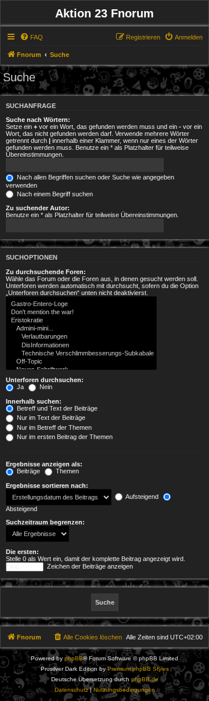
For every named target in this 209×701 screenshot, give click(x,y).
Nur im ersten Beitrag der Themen (64, 436)
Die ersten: (22, 551)
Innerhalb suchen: (34, 401)
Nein (45, 386)
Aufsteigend (141, 496)
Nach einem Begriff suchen (54, 193)
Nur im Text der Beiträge (50, 417)
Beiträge (27, 471)
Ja (19, 386)
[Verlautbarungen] (81, 337)
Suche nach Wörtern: (38, 119)
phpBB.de (144, 679)
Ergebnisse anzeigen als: (44, 464)
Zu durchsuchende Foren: (46, 271)
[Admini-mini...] (81, 329)
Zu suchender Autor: (38, 207)
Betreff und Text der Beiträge (56, 408)
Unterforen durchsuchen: (45, 379)
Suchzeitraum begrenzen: (45, 522)
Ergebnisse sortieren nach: (47, 485)
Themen (66, 471)
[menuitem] (31, 37)
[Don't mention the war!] (81, 312)
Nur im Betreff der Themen (53, 427)
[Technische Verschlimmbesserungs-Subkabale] (81, 354)
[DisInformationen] (81, 345)
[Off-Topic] (81, 362)
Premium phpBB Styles (138, 669)
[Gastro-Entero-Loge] (81, 304)
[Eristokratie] (81, 321)
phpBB (73, 658)
